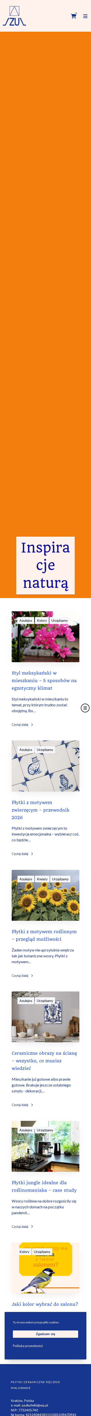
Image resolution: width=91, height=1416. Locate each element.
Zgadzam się (45, 1334)
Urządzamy (59, 620)
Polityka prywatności (28, 1346)
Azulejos (25, 620)
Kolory (42, 620)
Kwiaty (42, 879)
